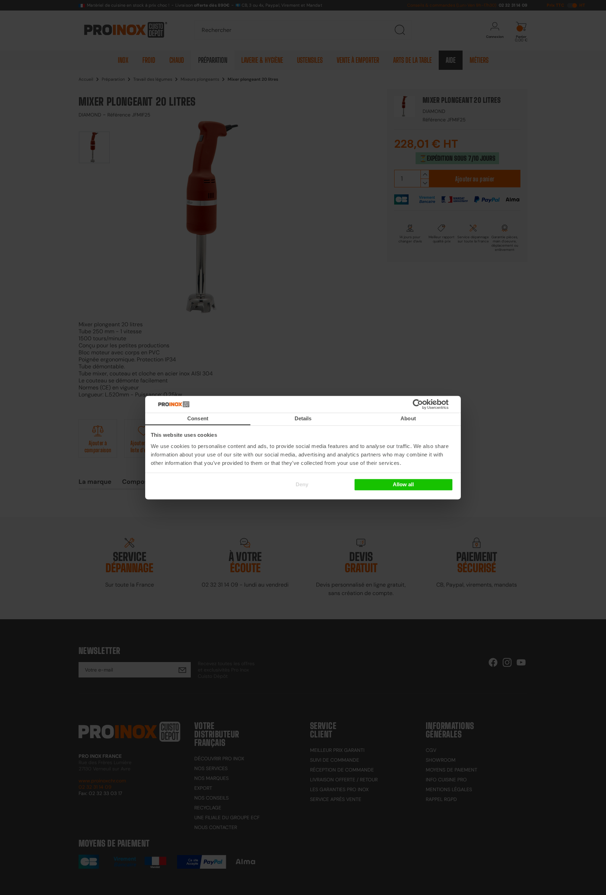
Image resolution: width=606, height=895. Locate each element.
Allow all (403, 485)
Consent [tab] (197, 418)
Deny (302, 485)
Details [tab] (303, 418)
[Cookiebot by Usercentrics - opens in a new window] (428, 404)
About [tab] (408, 418)
